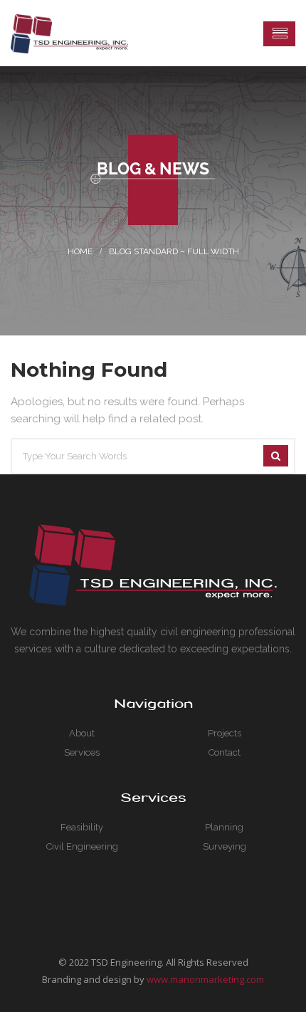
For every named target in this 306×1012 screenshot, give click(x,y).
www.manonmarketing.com (205, 979)
